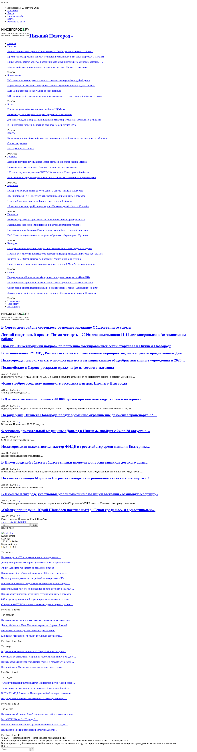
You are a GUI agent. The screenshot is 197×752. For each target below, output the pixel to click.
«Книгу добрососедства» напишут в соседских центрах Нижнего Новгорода (47, 67)
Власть (11, 133)
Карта (10, 19)
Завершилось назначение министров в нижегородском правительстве (43, 224)
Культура (12, 243)
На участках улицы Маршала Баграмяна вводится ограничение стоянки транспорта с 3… (77, 478)
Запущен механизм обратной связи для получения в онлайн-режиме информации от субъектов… (58, 138)
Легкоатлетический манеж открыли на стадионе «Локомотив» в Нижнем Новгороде (51, 293)
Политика (12, 214)
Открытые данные (17, 143)
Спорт (10, 272)
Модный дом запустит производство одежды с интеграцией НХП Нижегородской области (55, 253)
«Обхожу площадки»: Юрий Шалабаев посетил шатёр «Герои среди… (38, 682)
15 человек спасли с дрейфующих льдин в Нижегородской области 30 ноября (48, 206)
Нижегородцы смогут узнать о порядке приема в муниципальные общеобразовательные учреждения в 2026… (93, 360)
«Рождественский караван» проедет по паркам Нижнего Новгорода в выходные (49, 248)
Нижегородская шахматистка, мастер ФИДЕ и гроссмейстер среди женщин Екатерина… (75, 446)
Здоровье (12, 156)
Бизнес (11, 104)
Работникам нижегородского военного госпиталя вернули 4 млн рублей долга (48, 80)
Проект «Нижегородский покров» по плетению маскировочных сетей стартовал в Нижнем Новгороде (86, 346)
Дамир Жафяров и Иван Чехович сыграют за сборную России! (34, 625)
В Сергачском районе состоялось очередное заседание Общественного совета (66, 327)
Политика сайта (15, 16)
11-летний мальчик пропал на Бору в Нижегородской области (39, 201)
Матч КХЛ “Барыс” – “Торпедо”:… (19, 719)
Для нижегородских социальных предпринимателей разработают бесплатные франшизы (54, 119)
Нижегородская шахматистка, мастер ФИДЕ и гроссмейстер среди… (37, 662)
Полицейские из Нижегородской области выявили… (29, 729)
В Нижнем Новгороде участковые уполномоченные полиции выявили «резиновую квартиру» (79, 494)
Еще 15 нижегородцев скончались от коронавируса (34, 90)
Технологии (13, 301)
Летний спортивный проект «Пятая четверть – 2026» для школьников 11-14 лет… (50, 51)
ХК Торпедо (13, 306)
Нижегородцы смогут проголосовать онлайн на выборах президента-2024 (46, 219)
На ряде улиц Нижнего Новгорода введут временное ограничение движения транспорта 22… (79, 415)
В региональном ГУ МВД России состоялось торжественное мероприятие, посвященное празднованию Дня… (93, 353)
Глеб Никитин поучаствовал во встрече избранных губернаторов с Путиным (47, 235)
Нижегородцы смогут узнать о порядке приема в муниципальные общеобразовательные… (55, 62)
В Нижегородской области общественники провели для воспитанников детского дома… (74, 462)
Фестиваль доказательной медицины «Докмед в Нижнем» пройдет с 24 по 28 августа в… (75, 431)
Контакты (12, 10)
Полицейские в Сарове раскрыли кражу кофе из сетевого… (32, 667)
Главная (11, 43)
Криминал (12, 185)
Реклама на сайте (16, 21)
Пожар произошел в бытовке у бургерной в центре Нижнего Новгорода (45, 190)
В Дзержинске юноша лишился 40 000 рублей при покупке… (33, 651)
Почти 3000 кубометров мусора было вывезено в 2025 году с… (34, 724)
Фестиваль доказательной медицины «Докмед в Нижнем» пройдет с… (38, 656)
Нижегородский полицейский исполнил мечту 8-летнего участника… (38, 714)
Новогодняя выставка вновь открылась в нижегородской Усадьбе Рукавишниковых (51, 264)
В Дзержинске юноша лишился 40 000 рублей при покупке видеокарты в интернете (71, 399)
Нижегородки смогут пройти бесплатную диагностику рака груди (42, 167)
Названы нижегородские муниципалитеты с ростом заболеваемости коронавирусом (51, 177)
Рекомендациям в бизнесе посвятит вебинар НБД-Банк (36, 109)
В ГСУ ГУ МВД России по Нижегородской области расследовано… (37, 693)
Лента (10, 13)
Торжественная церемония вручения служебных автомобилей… (35, 688)
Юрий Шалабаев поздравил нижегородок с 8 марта (28, 630)
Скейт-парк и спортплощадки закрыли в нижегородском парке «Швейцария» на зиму (52, 287)
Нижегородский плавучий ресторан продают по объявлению (39, 114)
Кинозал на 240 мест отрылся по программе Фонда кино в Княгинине (44, 259)
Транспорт (12, 303)
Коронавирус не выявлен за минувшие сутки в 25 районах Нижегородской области (51, 85)
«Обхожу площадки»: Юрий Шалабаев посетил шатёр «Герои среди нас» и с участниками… (78, 510)
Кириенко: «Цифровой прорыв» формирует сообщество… (32, 635)
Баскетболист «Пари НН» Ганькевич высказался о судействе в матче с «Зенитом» (50, 282)
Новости (11, 46)
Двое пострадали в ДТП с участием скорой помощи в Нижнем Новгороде (46, 196)
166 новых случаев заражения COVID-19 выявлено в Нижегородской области (48, 172)
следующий (20, 522)
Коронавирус (14, 75)
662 (12, 522)
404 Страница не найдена (20, 148)
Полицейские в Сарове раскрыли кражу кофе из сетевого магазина (57, 367)
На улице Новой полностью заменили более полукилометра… (34, 698)
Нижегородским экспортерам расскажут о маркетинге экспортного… (38, 620)
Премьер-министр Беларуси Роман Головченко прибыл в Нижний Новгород (47, 230)
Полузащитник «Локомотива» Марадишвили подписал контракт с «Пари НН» (48, 277)
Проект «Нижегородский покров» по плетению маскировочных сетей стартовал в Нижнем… (56, 56)
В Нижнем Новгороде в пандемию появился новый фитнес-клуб (41, 125)
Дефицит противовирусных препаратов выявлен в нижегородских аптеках (47, 161)
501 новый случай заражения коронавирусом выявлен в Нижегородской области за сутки (54, 96)
